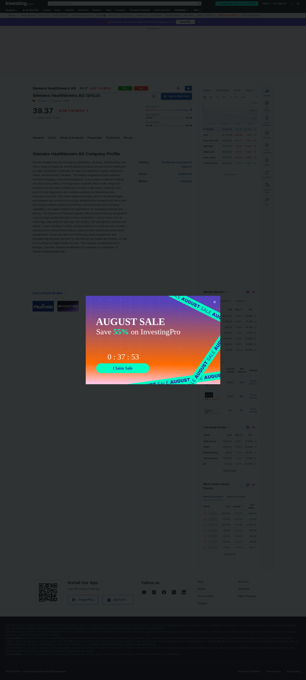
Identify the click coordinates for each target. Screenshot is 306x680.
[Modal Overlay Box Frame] (153, 340)
